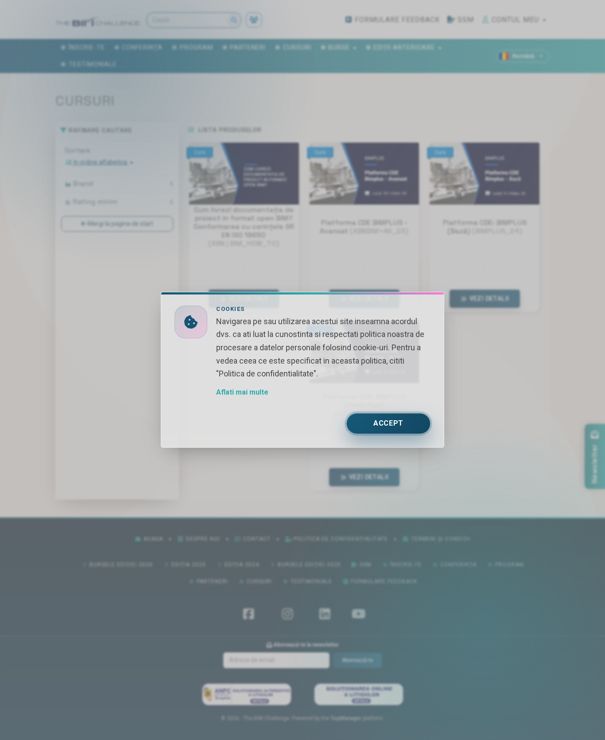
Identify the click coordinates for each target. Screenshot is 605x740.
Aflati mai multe (242, 392)
